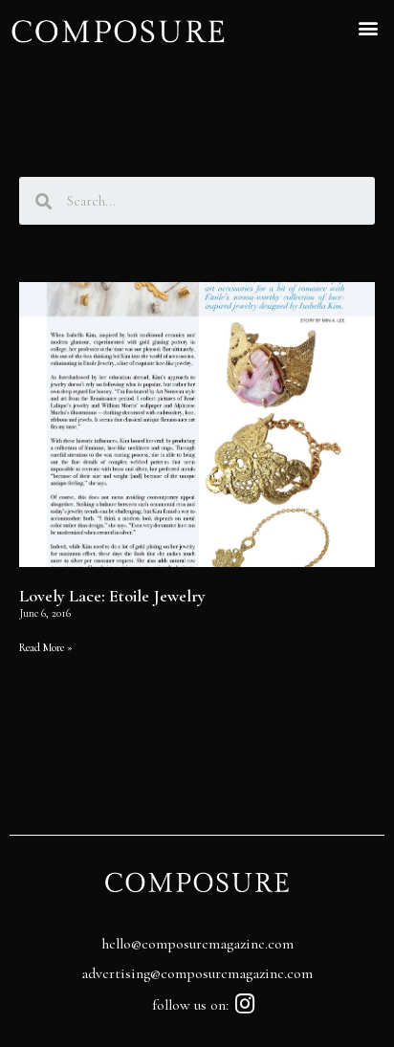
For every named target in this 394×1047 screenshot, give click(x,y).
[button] (368, 27)
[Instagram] (245, 1003)
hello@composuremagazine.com (197, 943)
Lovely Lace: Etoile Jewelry (112, 595)
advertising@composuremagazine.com (197, 973)
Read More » (46, 647)
